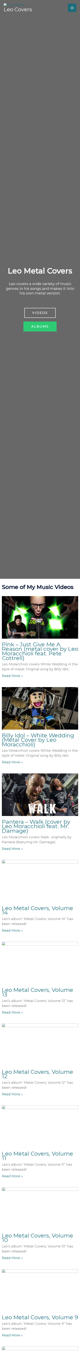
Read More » (12, 676)
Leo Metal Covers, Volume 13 (37, 992)
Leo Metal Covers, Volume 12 (37, 1074)
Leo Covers (18, 9)
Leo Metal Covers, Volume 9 (40, 1317)
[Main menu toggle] (72, 8)
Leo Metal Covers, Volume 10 (37, 1238)
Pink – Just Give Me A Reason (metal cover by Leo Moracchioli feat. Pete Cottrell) (40, 651)
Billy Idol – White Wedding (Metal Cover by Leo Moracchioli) (38, 740)
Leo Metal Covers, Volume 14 (37, 910)
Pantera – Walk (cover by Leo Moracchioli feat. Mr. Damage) (36, 826)
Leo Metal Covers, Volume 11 (37, 1156)
